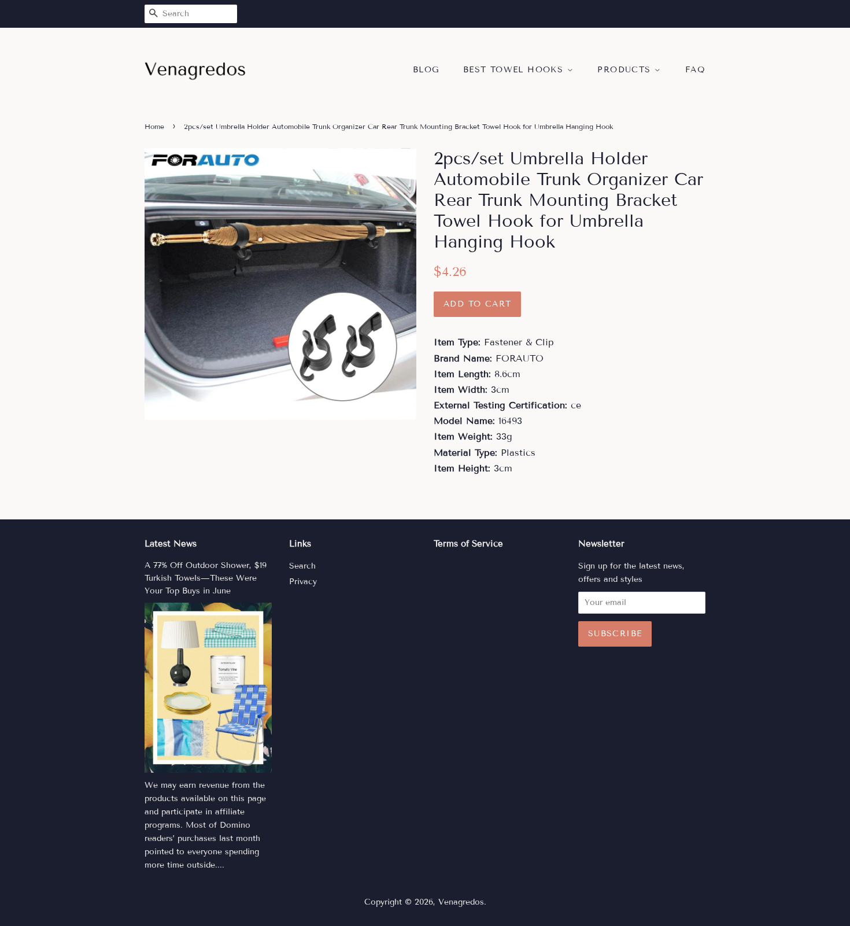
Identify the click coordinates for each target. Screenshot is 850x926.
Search (302, 566)
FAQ (695, 70)
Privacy (303, 581)
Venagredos (461, 902)
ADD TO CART (477, 304)
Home (154, 126)
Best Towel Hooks (515, 70)
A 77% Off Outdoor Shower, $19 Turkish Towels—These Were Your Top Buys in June (206, 578)
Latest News (171, 543)
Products (626, 70)
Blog (426, 70)
